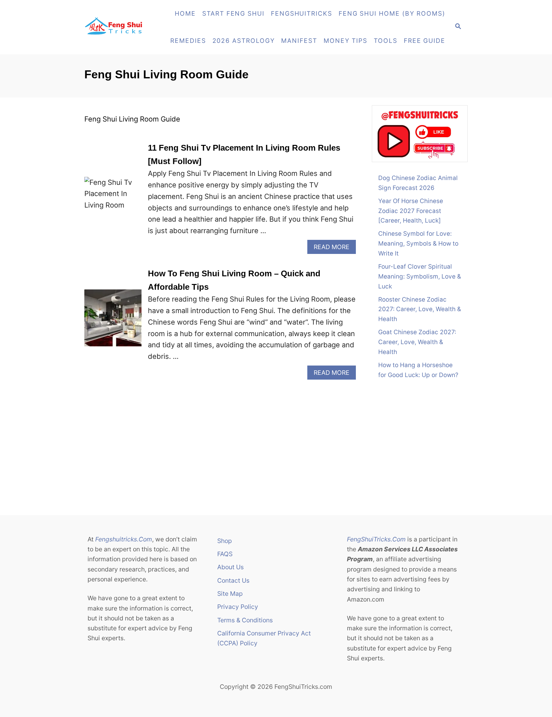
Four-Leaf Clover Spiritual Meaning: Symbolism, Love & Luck (419, 276)
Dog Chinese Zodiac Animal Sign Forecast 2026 (418, 183)
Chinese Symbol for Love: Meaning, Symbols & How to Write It (418, 243)
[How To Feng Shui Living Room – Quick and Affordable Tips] (113, 323)
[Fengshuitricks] (121, 27)
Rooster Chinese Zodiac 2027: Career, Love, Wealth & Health (419, 309)
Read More (335, 248)
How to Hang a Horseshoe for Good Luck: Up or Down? (418, 370)
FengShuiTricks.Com (376, 539)
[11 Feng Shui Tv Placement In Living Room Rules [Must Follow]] (113, 197)
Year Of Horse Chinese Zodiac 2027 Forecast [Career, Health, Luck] (410, 211)
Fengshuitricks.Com (123, 539)
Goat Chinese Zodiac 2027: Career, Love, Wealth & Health (417, 342)
